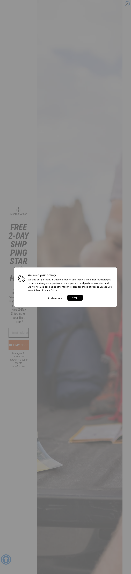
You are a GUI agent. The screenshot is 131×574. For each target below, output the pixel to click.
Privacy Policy (49, 290)
